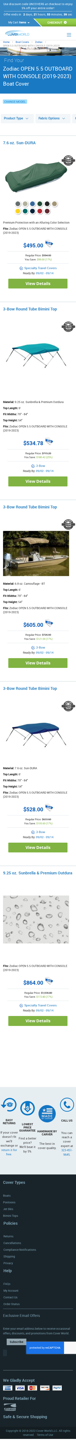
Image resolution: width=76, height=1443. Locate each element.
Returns (8, 1236)
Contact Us (10, 1297)
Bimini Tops (10, 1216)
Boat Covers (22, 42)
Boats (7, 1195)
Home (6, 42)
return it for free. (9, 1152)
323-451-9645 (67, 1152)
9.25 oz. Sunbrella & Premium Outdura (37, 873)
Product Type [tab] (13, 118)
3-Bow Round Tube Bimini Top (30, 309)
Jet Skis (8, 1209)
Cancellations (12, 1243)
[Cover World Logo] (24, 33)
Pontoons (9, 1202)
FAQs (6, 1284)
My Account (10, 1290)
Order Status (11, 1304)
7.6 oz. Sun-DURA (19, 142)
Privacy (8, 1263)
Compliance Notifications (19, 1250)
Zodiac (39, 42)
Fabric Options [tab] (49, 118)
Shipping (9, 1256)
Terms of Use (45, 1435)
